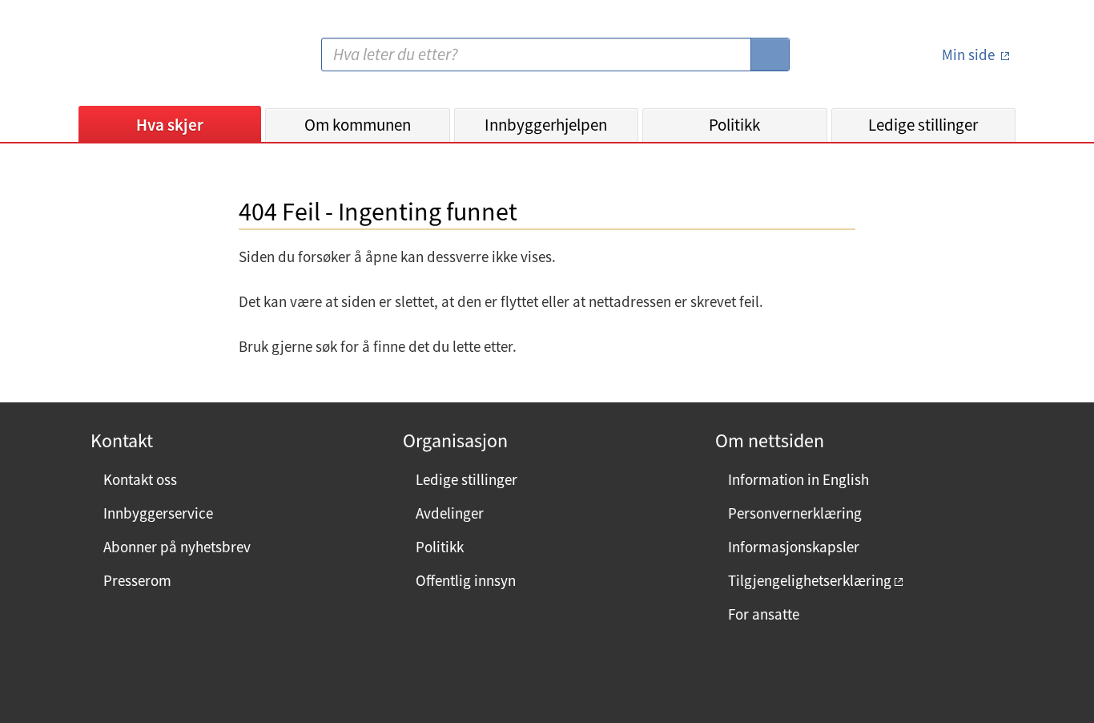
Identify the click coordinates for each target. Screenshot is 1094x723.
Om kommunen (357, 124)
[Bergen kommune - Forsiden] (144, 60)
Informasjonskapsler (793, 546)
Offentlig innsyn (466, 580)
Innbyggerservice (158, 513)
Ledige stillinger (923, 124)
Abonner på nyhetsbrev (177, 546)
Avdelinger (450, 513)
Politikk (734, 124)
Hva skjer (169, 124)
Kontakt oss (140, 479)
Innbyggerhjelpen (546, 124)
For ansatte (763, 614)
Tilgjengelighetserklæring (809, 580)
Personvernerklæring (795, 513)
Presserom (137, 580)
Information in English (798, 479)
